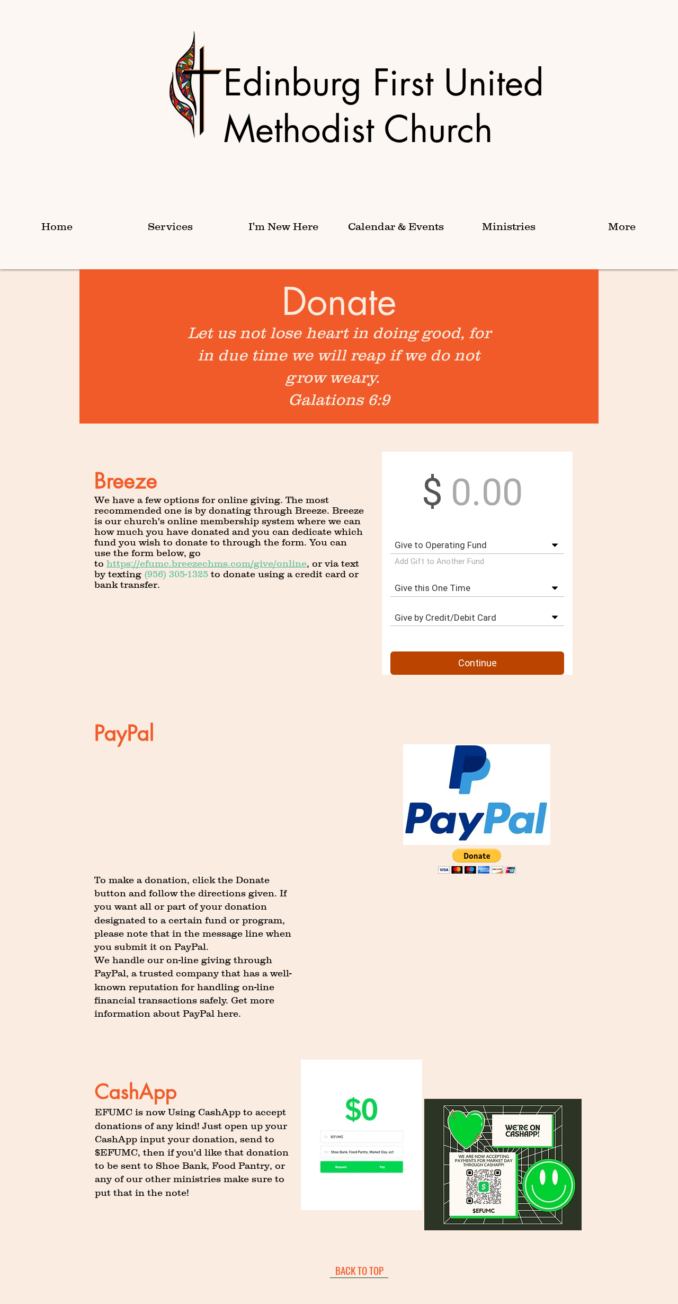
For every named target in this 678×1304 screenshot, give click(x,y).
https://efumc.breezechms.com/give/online (206, 563)
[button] (170, 226)
